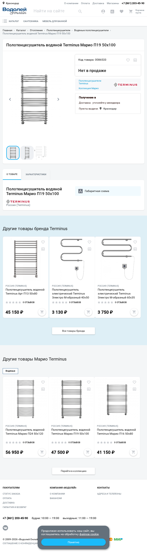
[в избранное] (128, 60)
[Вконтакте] (5, 528)
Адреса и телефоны (109, 493)
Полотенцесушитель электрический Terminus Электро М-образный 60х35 (116, 293)
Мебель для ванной (54, 21)
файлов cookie (89, 534)
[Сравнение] (112, 11)
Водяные (10, 370)
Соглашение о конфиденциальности (26, 543)
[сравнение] (135, 60)
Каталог (14, 21)
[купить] (42, 312)
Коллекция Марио (89, 88)
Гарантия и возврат (15, 507)
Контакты (103, 488)
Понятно (73, 542)
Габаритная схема (97, 191)
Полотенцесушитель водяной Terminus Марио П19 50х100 (70, 431)
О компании (71, 3)
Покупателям (11, 488)
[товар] (26, 259)
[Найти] (80, 11)
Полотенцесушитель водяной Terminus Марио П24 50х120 (25, 431)
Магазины (113, 3)
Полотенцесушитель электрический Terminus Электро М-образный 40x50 (70, 293)
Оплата (85, 3)
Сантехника (30, 21)
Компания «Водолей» (63, 488)
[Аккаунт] (103, 11)
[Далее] (58, 99)
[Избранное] (121, 11)
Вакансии (56, 498)
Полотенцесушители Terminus (90, 82)
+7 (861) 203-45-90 (133, 3)
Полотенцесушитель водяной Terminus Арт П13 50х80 (25, 291)
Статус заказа (11, 493)
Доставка (98, 3)
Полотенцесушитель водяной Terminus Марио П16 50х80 (116, 431)
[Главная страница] (14, 11)
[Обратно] (9, 99)
